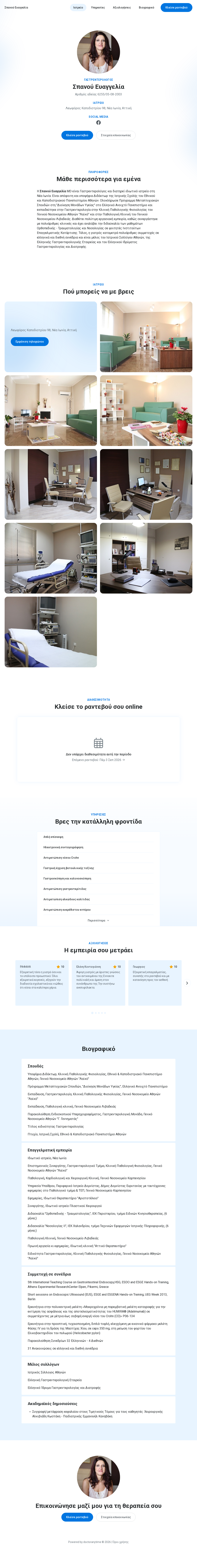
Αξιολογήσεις (122, 7)
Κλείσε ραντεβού (176, 7)
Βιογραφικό (146, 7)
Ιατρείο (78, 7)
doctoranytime (92, 1542)
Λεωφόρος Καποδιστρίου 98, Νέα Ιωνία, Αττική (99, 108)
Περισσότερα (96, 920)
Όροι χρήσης (121, 1542)
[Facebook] (98, 124)
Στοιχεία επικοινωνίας (116, 135)
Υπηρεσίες (98, 7)
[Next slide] (187, 983)
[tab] (92, 1013)
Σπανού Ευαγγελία (16, 7)
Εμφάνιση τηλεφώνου (30, 341)
